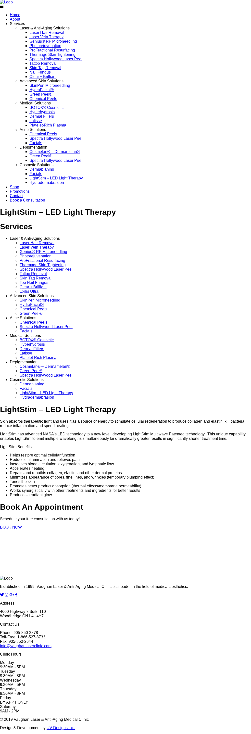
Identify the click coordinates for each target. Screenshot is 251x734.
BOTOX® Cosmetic (46, 107)
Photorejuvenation (45, 46)
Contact (16, 196)
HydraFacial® (41, 90)
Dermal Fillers (41, 116)
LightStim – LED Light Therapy (56, 178)
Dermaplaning (41, 169)
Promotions (20, 191)
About (15, 19)
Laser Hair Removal (46, 32)
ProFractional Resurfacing (52, 50)
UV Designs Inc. (61, 728)
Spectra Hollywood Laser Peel (55, 59)
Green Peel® (40, 94)
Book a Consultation (27, 200)
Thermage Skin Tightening (52, 54)
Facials (35, 143)
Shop (14, 187)
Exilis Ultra (29, 291)
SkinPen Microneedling (49, 85)
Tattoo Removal (43, 63)
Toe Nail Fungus (34, 282)
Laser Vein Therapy (46, 37)
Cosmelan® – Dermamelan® (54, 152)
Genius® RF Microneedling (53, 41)
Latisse (35, 121)
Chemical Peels (43, 99)
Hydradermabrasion (46, 182)
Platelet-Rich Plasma (47, 125)
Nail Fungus (40, 72)
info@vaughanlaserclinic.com (25, 646)
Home (15, 15)
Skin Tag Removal (45, 68)
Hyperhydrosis (42, 112)
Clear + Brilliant (42, 77)
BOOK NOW (11, 527)
